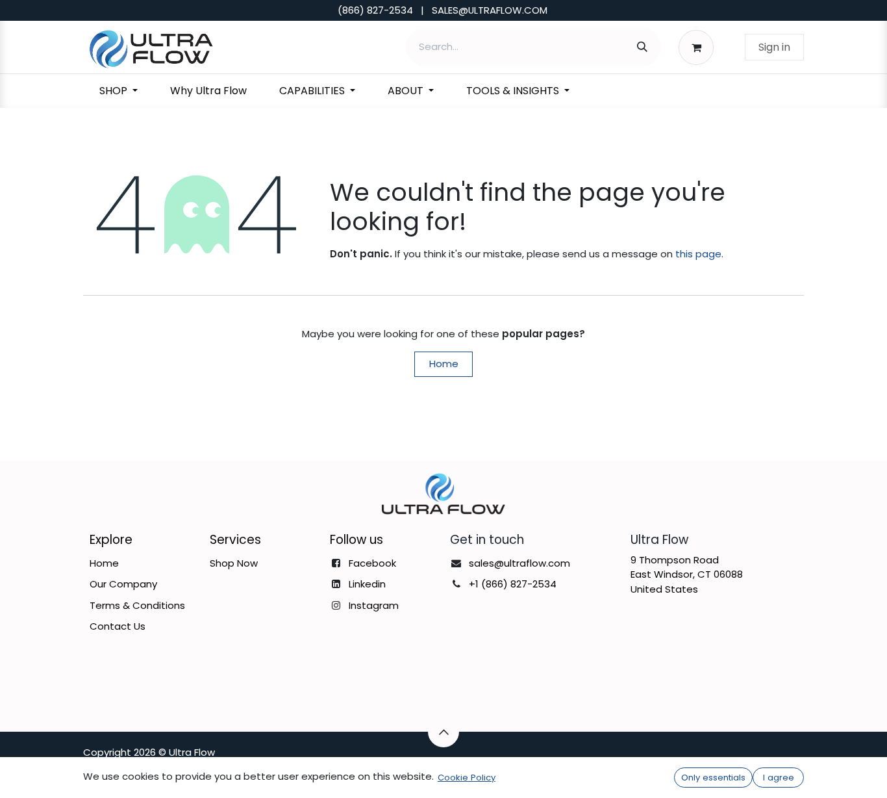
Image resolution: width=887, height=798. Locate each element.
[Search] (642, 47)
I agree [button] (778, 777)
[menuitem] (118, 91)
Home (443, 363)
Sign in (774, 47)
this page (698, 254)
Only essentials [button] (713, 777)
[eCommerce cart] (699, 47)
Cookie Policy (466, 777)
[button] (443, 731)
